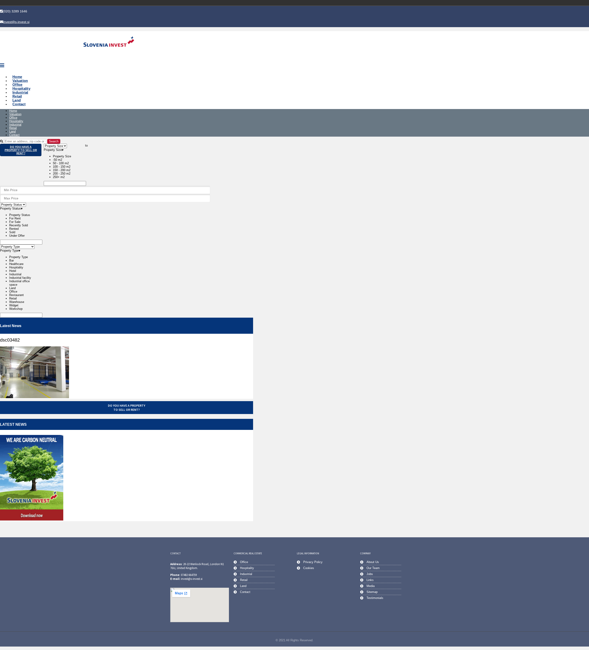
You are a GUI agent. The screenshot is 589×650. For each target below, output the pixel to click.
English (402, 3)
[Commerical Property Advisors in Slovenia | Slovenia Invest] (109, 52)
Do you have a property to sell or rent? (21, 150)
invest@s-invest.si (16, 22)
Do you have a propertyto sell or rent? (126, 407)
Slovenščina (395, 3)
